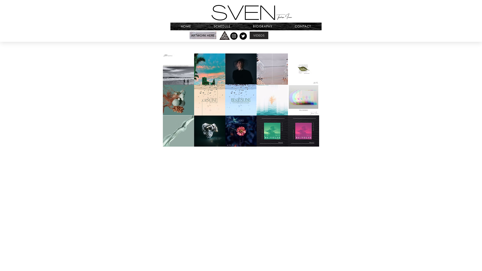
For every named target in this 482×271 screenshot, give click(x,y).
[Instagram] (234, 36)
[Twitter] (243, 36)
